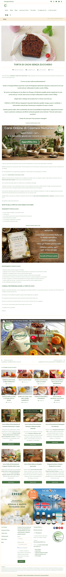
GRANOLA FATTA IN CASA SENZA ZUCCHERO (41, 380)
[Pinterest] (62, 528)
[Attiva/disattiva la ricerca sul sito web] (10, 15)
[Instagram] (57, 528)
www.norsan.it (27, 94)
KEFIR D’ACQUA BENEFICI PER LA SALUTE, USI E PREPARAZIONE (57, 381)
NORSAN (7, 103)
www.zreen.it (54, 85)
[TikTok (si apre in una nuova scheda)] (61, 1)
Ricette (51, 69)
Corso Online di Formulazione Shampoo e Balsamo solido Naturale (33, 426)
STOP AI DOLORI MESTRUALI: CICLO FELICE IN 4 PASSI (57, 398)
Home (49, 18)
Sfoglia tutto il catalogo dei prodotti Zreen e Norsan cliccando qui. (33, 99)
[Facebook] (54, 528)
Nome (19, 536)
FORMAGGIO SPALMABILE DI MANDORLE (41, 397)
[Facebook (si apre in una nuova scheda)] (51, 1)
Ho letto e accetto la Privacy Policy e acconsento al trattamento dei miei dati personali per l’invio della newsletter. (24, 554)
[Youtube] (59, 528)
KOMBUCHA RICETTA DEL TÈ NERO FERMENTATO (9, 380)
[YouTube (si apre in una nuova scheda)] (56, 1)
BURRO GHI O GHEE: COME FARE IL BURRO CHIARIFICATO (25, 398)
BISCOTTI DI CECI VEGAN (25, 379)
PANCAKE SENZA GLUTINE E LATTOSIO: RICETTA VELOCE (9, 398)
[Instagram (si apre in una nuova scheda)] (53, 1)
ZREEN (13, 103)
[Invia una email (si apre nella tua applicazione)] (59, 1)
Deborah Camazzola (18, 69)
